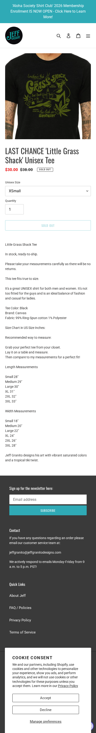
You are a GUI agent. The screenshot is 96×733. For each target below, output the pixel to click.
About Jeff (17, 596)
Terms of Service (22, 632)
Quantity (10, 201)
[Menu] (88, 36)
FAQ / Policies (20, 608)
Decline (45, 710)
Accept (45, 698)
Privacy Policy (68, 686)
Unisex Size (12, 182)
